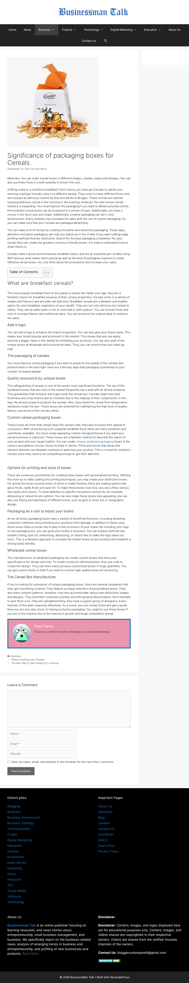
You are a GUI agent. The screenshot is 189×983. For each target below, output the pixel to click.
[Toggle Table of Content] (44, 273)
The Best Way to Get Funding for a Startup (35, 663)
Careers (104, 823)
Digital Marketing (122, 29)
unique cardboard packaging (94, 441)
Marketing (14, 868)
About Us (175, 29)
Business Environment (23, 817)
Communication (18, 829)
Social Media (16, 891)
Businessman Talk (21, 925)
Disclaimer (106, 834)
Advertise (105, 812)
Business (45, 29)
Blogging (13, 806)
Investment (15, 857)
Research (14, 879)
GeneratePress (120, 977)
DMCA (103, 840)
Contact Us (89, 41)
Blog (101, 817)
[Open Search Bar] (105, 40)
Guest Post (106, 846)
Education (150, 29)
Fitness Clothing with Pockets (28, 659)
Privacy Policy (108, 851)
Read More (30, 953)
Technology (91, 29)
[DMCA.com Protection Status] (109, 961)
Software (14, 896)
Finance (67, 29)
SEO (10, 885)
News (27, 29)
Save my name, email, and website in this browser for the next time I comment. (62, 762)
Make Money (16, 863)
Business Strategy (20, 823)
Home (12, 29)
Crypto (12, 834)
